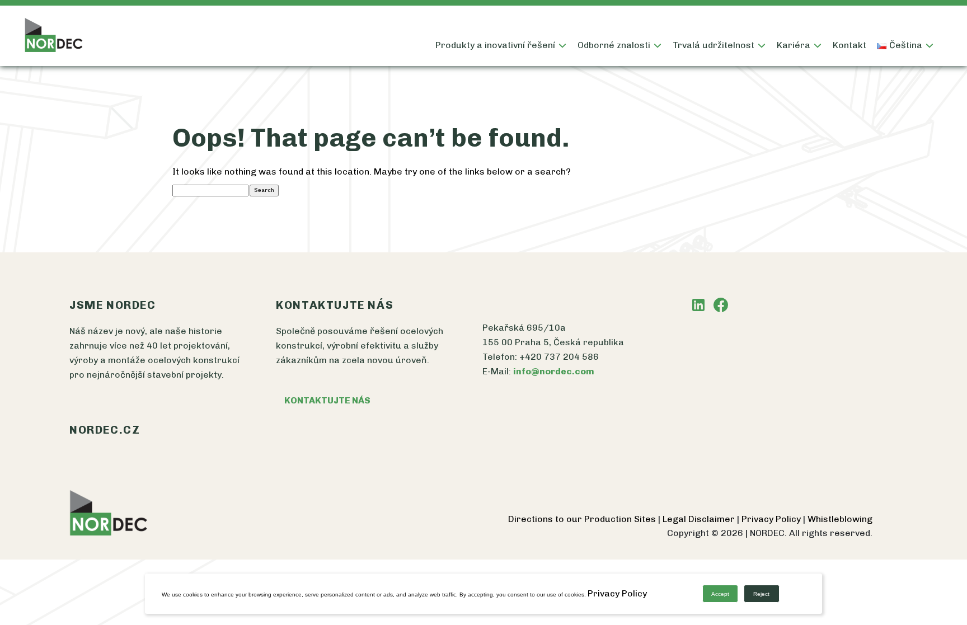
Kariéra (793, 45)
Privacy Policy (772, 519)
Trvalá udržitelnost (713, 45)
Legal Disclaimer (700, 519)
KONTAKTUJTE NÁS (327, 400)
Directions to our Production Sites (583, 519)
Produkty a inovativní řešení (495, 45)
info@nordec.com (553, 371)
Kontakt (849, 45)
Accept (720, 594)
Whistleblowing (840, 519)
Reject (761, 594)
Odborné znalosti (614, 45)
